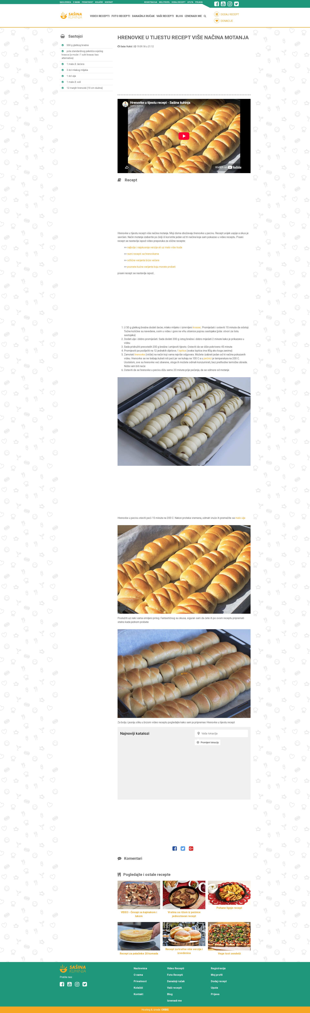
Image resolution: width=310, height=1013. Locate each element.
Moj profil (164, 2)
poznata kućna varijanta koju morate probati (151, 266)
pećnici (208, 358)
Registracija (150, 2)
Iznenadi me (193, 16)
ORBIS (165, 1009)
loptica (182, 350)
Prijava (199, 2)
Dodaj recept (178, 2)
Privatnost (87, 2)
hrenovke (140, 354)
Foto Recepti (121, 16)
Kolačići (99, 2)
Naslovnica (65, 2)
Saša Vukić (126, 46)
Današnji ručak (143, 16)
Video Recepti (100, 16)
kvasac (197, 327)
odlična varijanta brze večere (143, 260)
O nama (76, 2)
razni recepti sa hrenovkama (143, 253)
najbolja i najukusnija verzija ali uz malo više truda (154, 247)
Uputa (190, 2)
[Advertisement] (184, 70)
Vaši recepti (165, 16)
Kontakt (109, 2)
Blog (179, 16)
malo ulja (240, 517)
